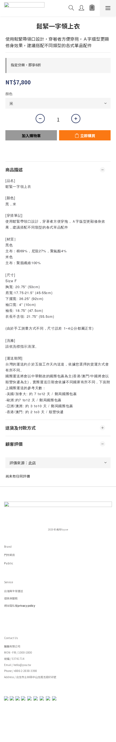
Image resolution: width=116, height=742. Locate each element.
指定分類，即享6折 (26, 64)
